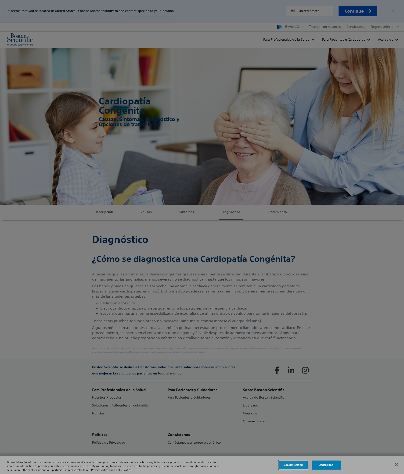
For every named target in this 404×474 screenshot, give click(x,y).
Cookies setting (293, 465)
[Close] (396, 464)
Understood (326, 465)
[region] (202, 465)
